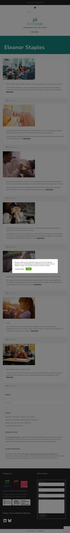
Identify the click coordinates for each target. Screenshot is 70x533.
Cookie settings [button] (19, 269)
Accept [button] (28, 269)
